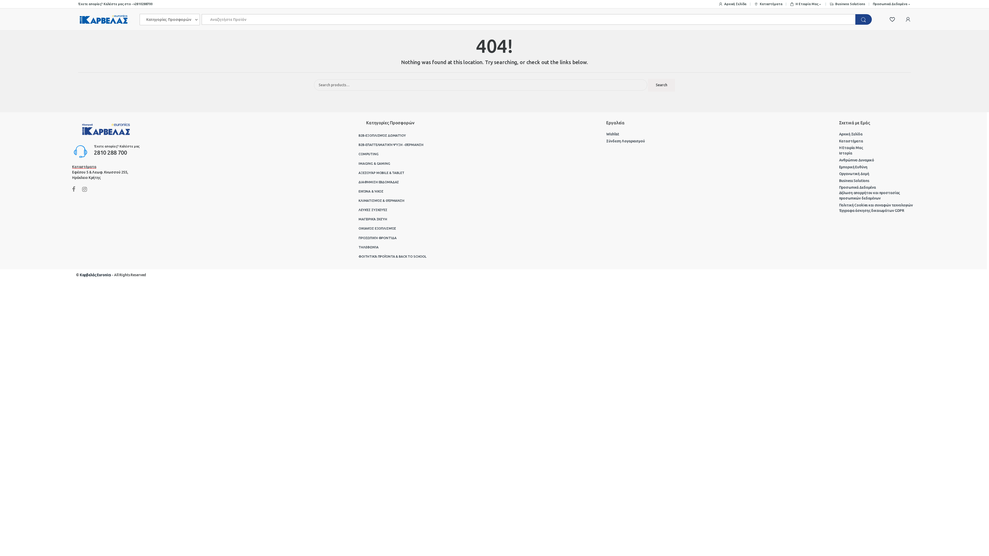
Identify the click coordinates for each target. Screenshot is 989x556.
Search (661, 85)
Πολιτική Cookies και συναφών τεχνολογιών (876, 205)
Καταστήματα (771, 4)
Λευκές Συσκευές (373, 210)
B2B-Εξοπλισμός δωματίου (382, 135)
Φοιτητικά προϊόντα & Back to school (393, 256)
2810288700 (143, 4)
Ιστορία (845, 153)
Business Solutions (850, 4)
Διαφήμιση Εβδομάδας (379, 182)
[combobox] (529, 19)
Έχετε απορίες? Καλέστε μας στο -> (106, 4)
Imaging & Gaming (374, 163)
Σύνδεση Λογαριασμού (625, 141)
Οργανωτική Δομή (854, 174)
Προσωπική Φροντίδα (377, 238)
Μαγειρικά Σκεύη (373, 219)
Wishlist (612, 134)
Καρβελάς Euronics (95, 275)
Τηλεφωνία (369, 247)
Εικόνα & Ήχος (371, 191)
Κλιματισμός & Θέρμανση (381, 200)
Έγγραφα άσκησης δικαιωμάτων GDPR (872, 210)
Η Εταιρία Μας (807, 4)
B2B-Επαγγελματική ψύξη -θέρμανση (391, 144)
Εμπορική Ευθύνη (853, 167)
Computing (369, 154)
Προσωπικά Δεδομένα (890, 4)
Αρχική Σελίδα (735, 4)
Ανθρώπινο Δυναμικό (856, 160)
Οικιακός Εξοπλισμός (377, 228)
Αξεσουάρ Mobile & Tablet (381, 173)
